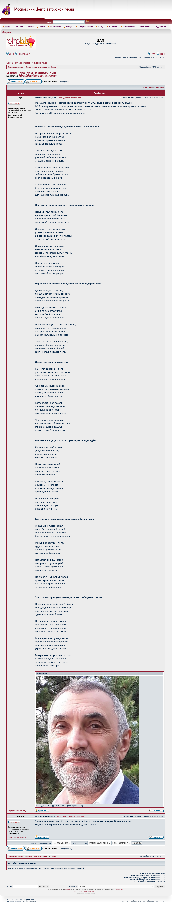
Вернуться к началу (17, 811)
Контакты (113, 27)
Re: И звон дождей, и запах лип (70, 816)
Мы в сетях (145, 27)
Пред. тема (148, 87)
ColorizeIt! (119, 889)
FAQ (152, 54)
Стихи (53, 67)
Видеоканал (160, 27)
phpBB (68, 889)
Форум (101, 27)
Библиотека (55, 27)
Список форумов (16, 67)
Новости (19, 27)
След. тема (159, 87)
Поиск (162, 54)
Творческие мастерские (37, 67)
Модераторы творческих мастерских (38, 76)
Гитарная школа (85, 27)
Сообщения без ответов (18, 63)
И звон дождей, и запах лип (31, 73)
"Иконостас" (129, 27)
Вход (11, 54)
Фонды (69, 27)
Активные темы (39, 63)
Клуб (7, 27)
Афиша (31, 27)
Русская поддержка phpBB (85, 891)
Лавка (42, 27)
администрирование (86, 893)
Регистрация (23, 54)
